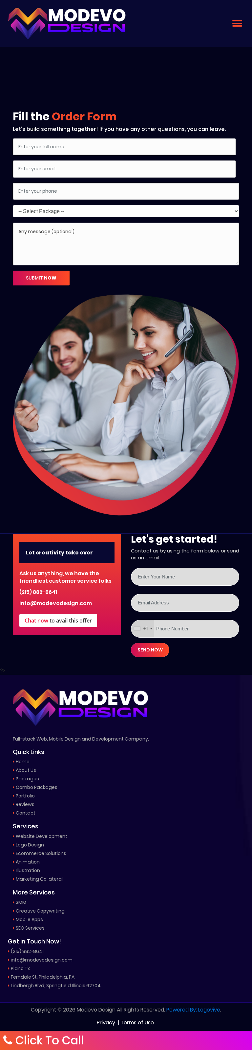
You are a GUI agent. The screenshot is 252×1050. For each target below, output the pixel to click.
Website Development (41, 836)
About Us (26, 770)
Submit (41, 278)
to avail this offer (58, 620)
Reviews (25, 804)
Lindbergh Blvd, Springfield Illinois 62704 (56, 985)
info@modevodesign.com (55, 603)
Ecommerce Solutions (41, 853)
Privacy (106, 1022)
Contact (25, 813)
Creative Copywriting (40, 911)
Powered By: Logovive (193, 1009)
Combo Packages (36, 787)
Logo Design (30, 845)
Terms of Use (137, 1022)
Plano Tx (20, 968)
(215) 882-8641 (38, 592)
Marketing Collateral (39, 879)
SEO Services (30, 928)
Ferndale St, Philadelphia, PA (42, 977)
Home (23, 761)
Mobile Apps (29, 919)
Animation (28, 862)
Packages (27, 778)
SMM (21, 902)
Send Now (150, 650)
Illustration (28, 870)
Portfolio (25, 796)
